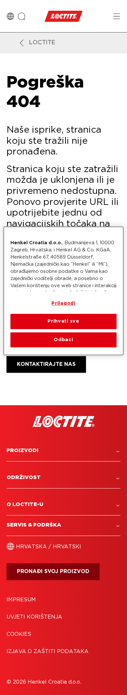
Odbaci (63, 339)
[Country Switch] (10, 16)
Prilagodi (63, 303)
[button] (63, 451)
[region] (63, 290)
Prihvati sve (63, 321)
